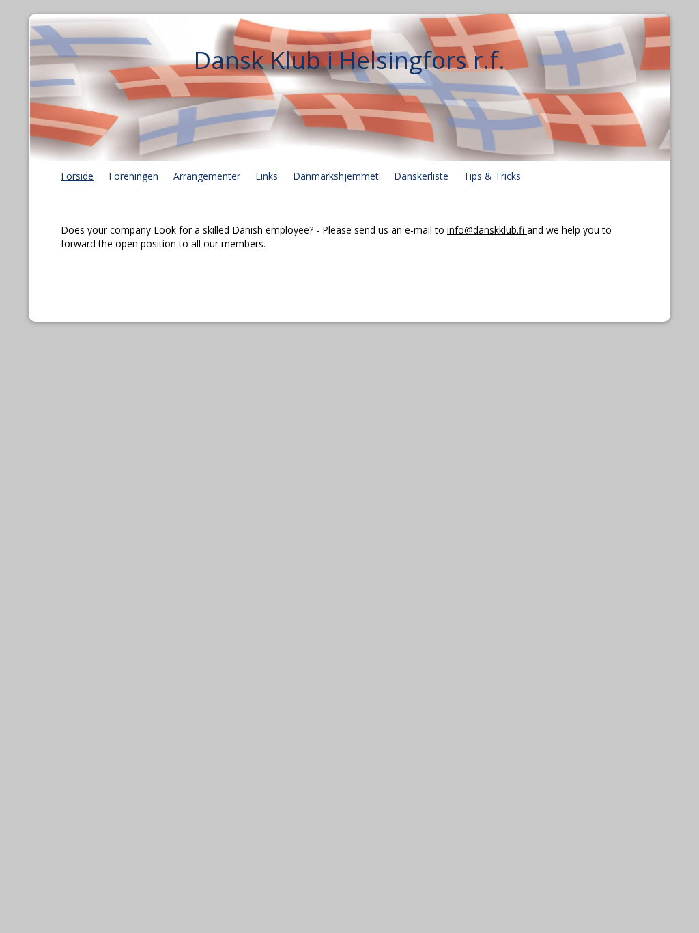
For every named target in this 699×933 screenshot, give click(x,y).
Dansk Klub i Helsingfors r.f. (349, 60)
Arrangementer (206, 175)
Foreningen (133, 175)
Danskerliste (421, 175)
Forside (77, 175)
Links (266, 175)
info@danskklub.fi (487, 229)
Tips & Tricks (492, 175)
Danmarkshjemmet (336, 175)
